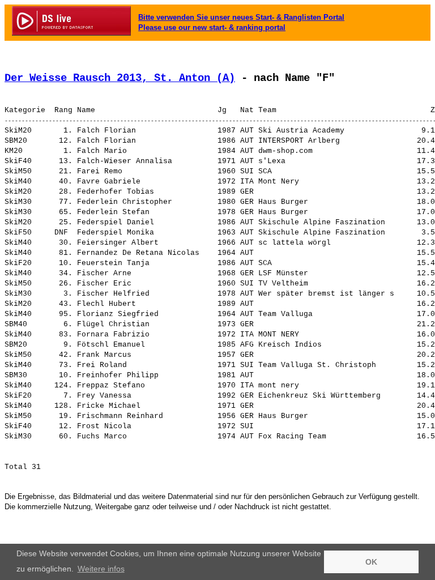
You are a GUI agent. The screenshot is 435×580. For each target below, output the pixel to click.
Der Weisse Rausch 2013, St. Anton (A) (120, 78)
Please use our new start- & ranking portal (211, 27)
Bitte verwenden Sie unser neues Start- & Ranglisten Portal (241, 17)
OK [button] (371, 561)
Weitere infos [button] (101, 568)
